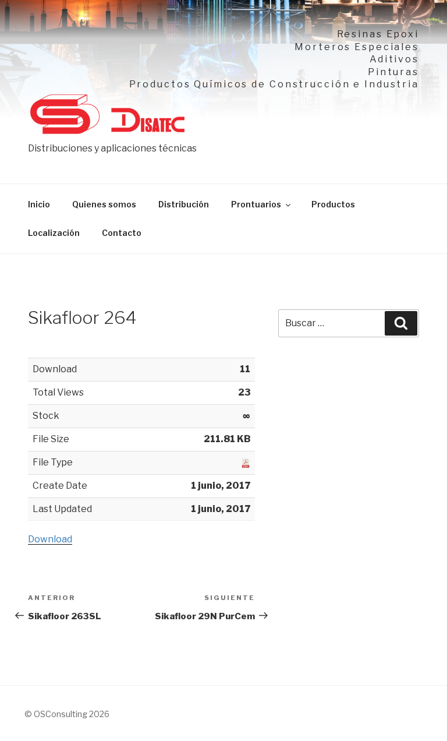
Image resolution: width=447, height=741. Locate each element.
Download (50, 539)
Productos (333, 204)
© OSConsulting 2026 (66, 714)
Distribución (183, 204)
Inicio (39, 204)
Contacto (121, 233)
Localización (54, 233)
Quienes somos (104, 204)
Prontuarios (256, 204)
